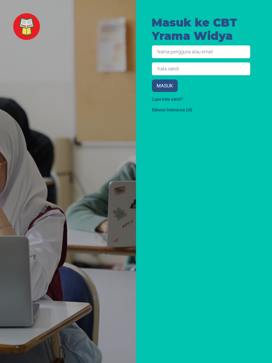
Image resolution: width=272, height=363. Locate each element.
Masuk (165, 85)
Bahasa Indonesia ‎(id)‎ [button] (172, 109)
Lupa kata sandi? (167, 99)
